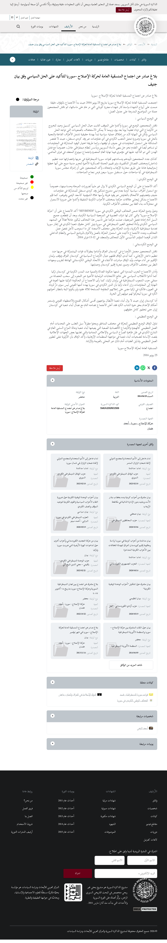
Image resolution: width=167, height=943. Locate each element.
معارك (58, 60)
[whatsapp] (142, 368)
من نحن (82, 26)
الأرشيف (68, 26)
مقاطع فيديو (103, 60)
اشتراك (77, 873)
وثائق (143, 60)
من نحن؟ (28, 800)
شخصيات (119, 60)
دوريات (88, 60)
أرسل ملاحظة (123, 9)
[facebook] (154, 368)
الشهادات (53, 26)
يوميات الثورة (37, 26)
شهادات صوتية (108, 808)
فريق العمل (27, 808)
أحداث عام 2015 (66, 831)
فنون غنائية (45, 60)
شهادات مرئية (109, 800)
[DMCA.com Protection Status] (145, 908)
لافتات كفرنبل (73, 60)
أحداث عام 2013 (66, 816)
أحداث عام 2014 (66, 824)
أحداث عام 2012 (66, 808)
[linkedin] (137, 368)
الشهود (112, 824)
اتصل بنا (29, 816)
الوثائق (129, 44)
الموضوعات (110, 831)
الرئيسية (95, 26)
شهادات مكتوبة (108, 816)
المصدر (30, 163)
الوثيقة (31, 157)
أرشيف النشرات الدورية (22, 831)
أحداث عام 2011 (66, 800)
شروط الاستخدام (25, 824)
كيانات (132, 60)
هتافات (31, 60)
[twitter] (148, 368)
